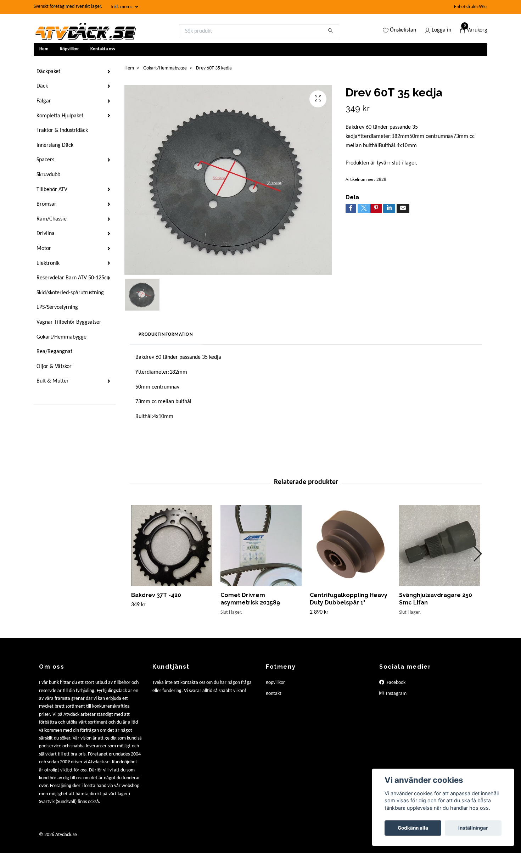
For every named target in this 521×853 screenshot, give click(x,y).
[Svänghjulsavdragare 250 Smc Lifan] (439, 545)
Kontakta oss (102, 49)
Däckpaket (48, 71)
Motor (44, 248)
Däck (42, 86)
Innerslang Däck (55, 145)
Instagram (396, 693)
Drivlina (46, 233)
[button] (477, 554)
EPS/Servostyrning (57, 307)
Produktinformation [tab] (166, 334)
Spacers (45, 160)
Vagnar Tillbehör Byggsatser (69, 322)
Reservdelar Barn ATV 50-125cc (73, 278)
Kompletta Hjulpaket (60, 116)
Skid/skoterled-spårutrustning (70, 293)
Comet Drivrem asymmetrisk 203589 (250, 599)
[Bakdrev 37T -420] (171, 545)
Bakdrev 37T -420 (156, 595)
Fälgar (44, 101)
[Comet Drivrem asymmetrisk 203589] (261, 545)
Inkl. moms (122, 7)
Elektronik (48, 263)
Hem (44, 49)
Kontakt (273, 693)
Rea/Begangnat (54, 352)
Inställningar (473, 828)
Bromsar (46, 204)
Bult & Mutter (53, 381)
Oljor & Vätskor (54, 366)
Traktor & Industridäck (62, 130)
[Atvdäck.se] (85, 31)
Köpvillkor (69, 49)
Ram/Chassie (52, 219)
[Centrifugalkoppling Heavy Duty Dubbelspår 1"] (350, 545)
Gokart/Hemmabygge (61, 337)
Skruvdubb (48, 175)
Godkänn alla (413, 828)
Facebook (395, 682)
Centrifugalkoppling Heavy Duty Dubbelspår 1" (348, 599)
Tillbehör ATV (52, 190)
